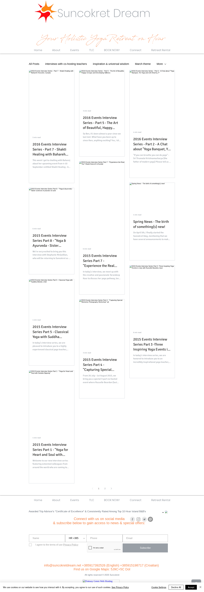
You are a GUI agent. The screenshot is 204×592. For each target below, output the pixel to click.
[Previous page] (92, 488)
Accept (191, 587)
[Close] (200, 587)
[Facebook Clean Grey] (132, 519)
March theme (143, 63)
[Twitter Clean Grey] (144, 519)
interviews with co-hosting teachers (66, 63)
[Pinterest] (150, 519)
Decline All (176, 587)
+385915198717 (132, 565)
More (160, 63)
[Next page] (111, 488)
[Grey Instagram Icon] (138, 519)
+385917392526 (94, 565)
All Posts (34, 63)
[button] (56, 49)
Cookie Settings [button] (158, 587)
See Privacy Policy (120, 587)
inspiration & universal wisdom (111, 63)
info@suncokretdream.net (62, 565)
